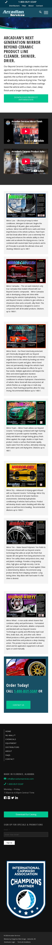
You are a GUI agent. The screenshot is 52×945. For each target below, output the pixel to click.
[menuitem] (26, 2)
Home (8, 731)
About (31, 6)
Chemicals (10, 739)
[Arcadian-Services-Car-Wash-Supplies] (13, 13)
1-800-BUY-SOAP (25, 691)
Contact (39, 6)
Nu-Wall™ (10, 735)
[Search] (39, 12)
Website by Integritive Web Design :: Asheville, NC (20, 939)
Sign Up (9, 843)
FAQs (24, 6)
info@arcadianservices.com (20, 778)
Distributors (14, 6)
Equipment (11, 743)
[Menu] (44, 12)
